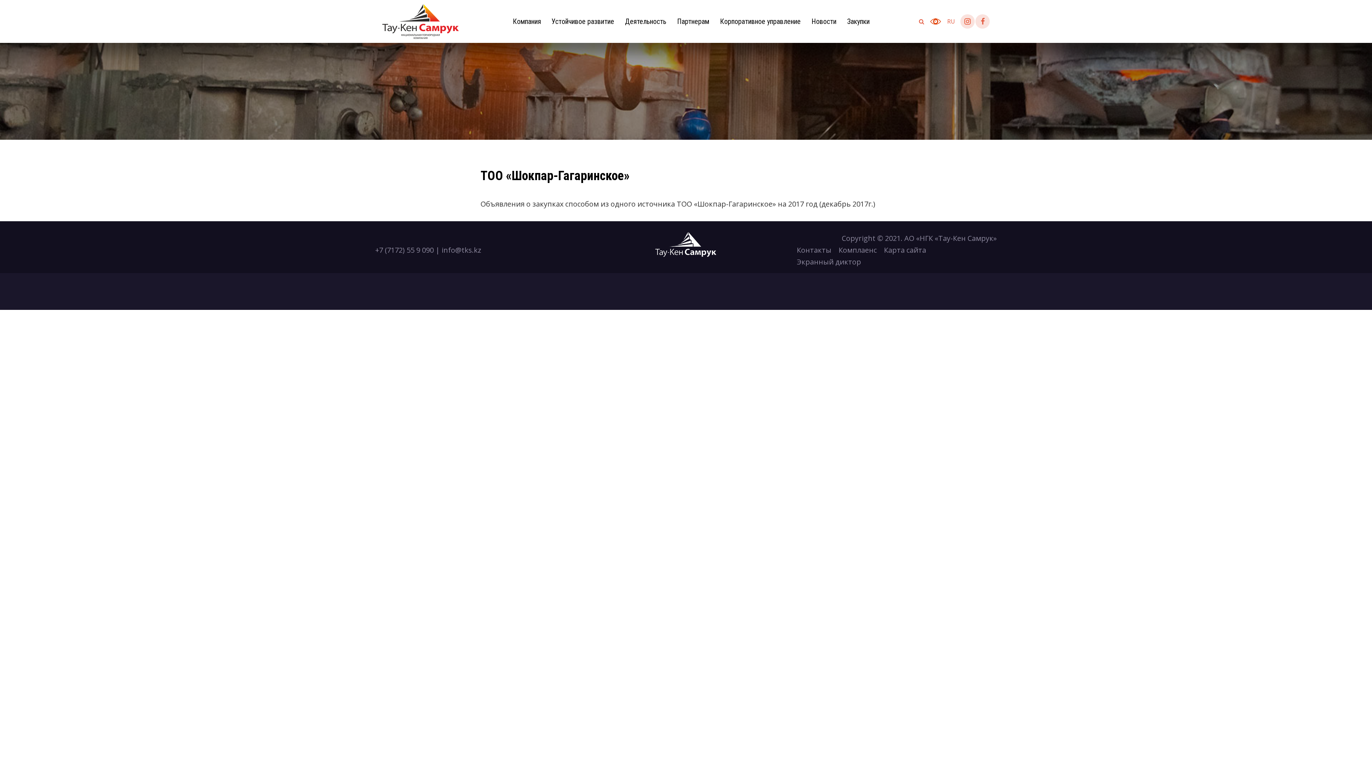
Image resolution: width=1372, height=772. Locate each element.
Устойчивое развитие (583, 21)
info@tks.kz (461, 250)
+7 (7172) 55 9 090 (404, 250)
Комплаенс (858, 250)
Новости (823, 21)
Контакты (814, 250)
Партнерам (693, 21)
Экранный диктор (829, 262)
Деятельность (645, 21)
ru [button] (951, 21)
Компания (527, 21)
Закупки (858, 21)
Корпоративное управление (760, 21)
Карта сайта (905, 250)
